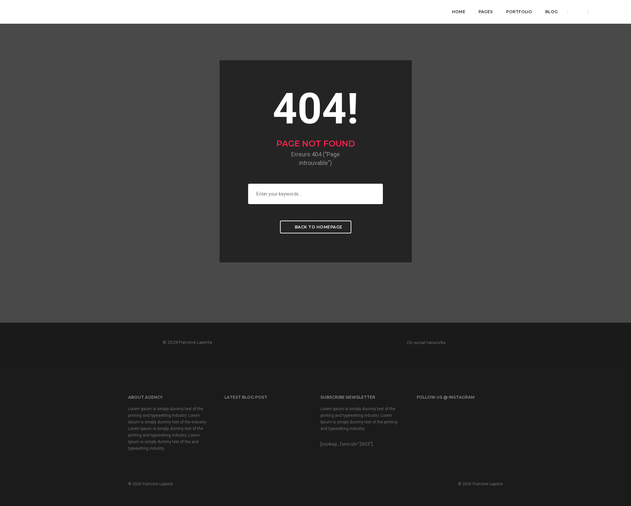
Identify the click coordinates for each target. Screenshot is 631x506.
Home (458, 11)
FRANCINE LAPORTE (59, 11)
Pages (486, 11)
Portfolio (519, 11)
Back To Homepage (317, 227)
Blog (551, 11)
